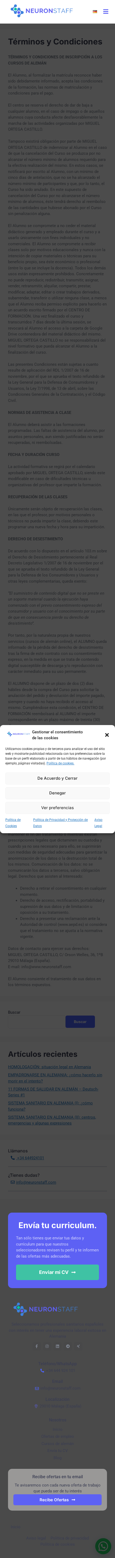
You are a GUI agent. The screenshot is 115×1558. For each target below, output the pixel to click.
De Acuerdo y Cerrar (57, 778)
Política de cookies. (60, 763)
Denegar (57, 792)
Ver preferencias (57, 807)
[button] (107, 735)
